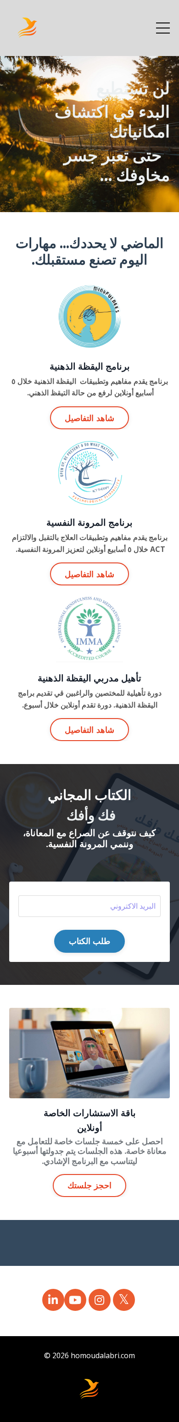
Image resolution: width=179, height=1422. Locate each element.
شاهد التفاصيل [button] (89, 417)
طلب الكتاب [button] (89, 940)
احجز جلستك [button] (89, 1185)
